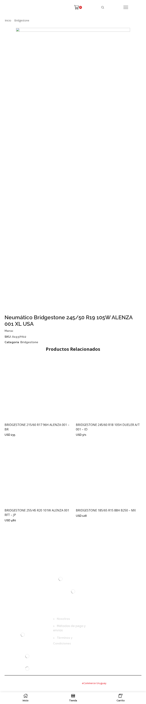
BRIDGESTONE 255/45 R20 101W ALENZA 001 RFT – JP (37, 512)
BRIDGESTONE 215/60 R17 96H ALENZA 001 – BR (37, 427)
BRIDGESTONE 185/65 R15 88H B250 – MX (106, 510)
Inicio (8, 20)
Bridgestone (21, 20)
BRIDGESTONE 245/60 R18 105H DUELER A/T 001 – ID (108, 427)
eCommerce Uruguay (94, 683)
